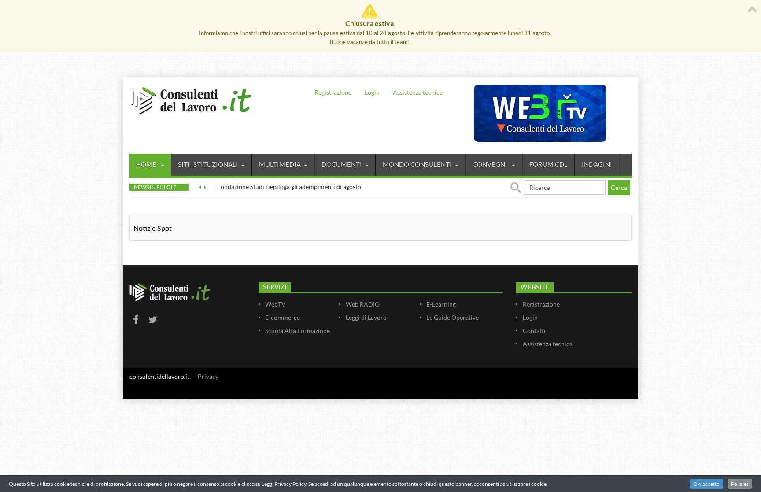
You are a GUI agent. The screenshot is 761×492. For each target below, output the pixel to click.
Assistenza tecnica (418, 92)
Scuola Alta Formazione (297, 330)
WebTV (275, 304)
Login (372, 92)
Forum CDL (548, 164)
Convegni (491, 164)
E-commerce (282, 317)
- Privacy (206, 376)
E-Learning (441, 304)
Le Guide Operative (452, 317)
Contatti (534, 330)
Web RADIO (363, 304)
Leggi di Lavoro (366, 317)
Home (147, 164)
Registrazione (332, 92)
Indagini (597, 164)
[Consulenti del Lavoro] (191, 99)
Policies (740, 484)
